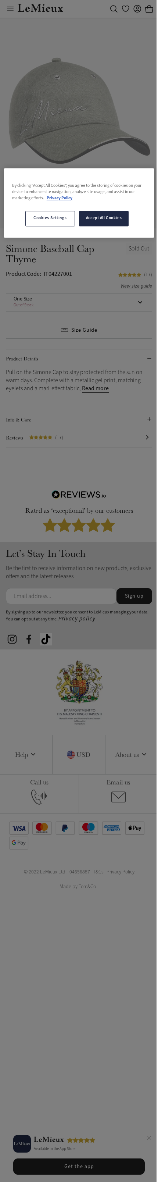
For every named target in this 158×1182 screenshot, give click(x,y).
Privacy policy (77, 619)
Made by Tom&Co (78, 886)
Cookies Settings (50, 218)
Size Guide (84, 330)
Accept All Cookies (104, 218)
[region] (79, 203)
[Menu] (10, 9)
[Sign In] (137, 8)
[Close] (149, 1139)
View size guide (136, 286)
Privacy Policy (59, 199)
